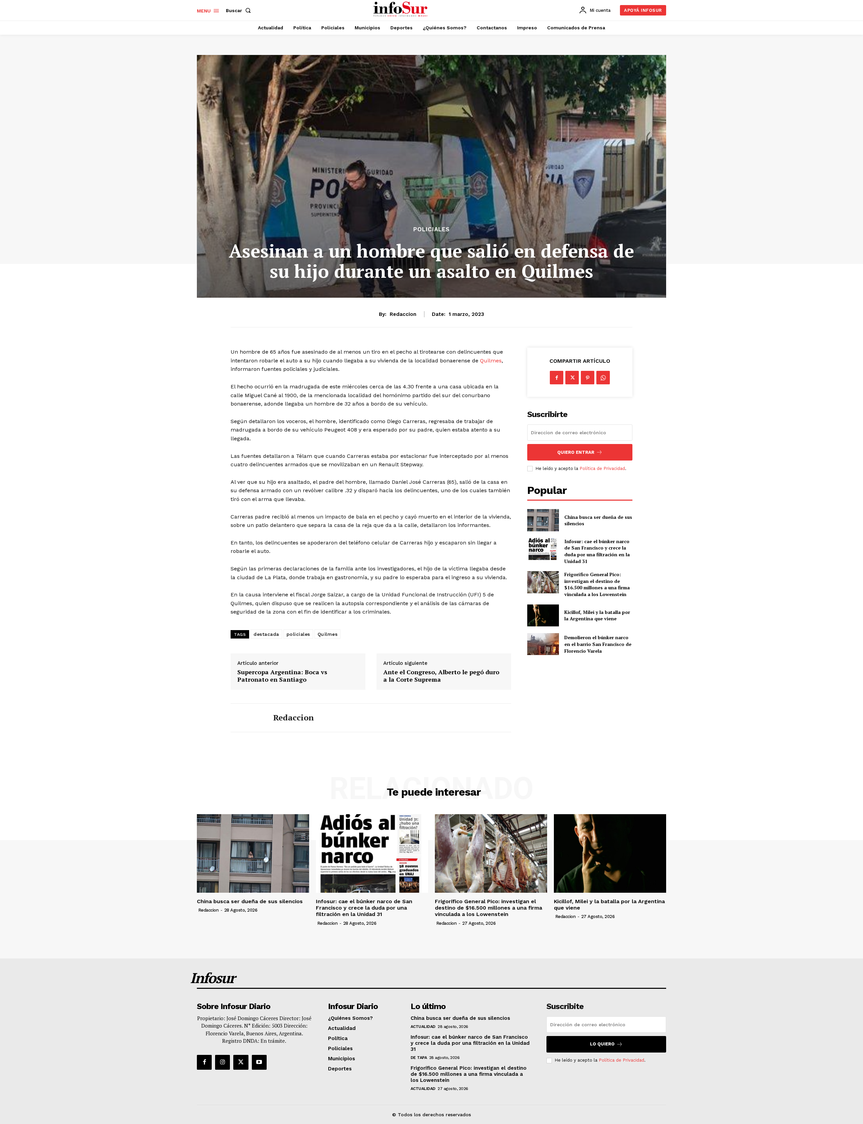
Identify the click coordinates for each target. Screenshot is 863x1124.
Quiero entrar (575, 452)
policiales (298, 634)
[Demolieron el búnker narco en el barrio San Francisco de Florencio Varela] (543, 644)
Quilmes (491, 360)
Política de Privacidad (602, 468)
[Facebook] (556, 377)
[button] (240, 10)
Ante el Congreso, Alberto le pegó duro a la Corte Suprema (441, 676)
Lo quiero (602, 1043)
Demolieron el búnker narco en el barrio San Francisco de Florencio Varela (597, 644)
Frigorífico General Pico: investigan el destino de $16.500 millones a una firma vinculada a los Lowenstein (597, 584)
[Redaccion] (247, 717)
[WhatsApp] (603, 377)
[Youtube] (259, 1062)
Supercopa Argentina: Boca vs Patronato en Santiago (282, 676)
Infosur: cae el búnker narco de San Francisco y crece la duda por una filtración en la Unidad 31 (597, 551)
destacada (266, 634)
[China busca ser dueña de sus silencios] (543, 520)
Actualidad (423, 1026)
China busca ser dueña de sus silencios (598, 520)
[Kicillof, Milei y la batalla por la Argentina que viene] (543, 615)
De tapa (419, 1057)
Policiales (431, 229)
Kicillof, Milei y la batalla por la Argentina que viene (597, 615)
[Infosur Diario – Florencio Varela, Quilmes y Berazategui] (401, 9)
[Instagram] (222, 1062)
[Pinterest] (587, 377)
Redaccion (403, 314)
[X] (572, 377)
